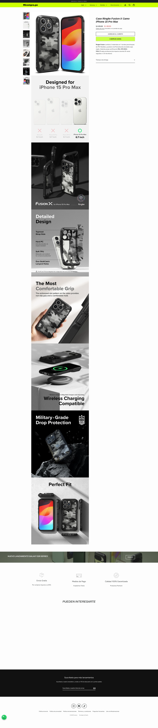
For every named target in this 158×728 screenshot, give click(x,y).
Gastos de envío (100, 28)
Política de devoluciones (69, 711)
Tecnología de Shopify (83, 715)
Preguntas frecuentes (98, 711)
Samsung (92, 5)
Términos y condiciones (84, 711)
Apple (83, 5)
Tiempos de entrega (102, 60)
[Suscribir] (94, 688)
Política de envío (43, 711)
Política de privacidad (55, 711)
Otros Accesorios (115, 5)
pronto (130, 557)
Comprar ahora (115, 39)
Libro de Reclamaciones (112, 711)
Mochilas (102, 5)
